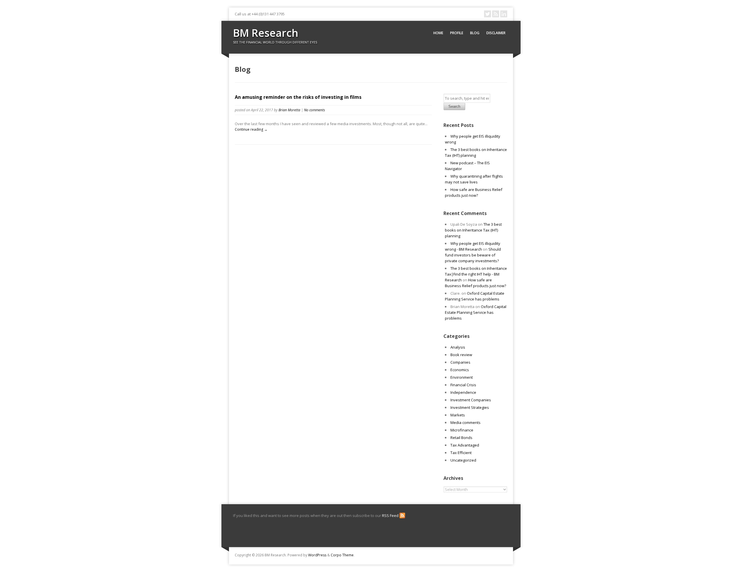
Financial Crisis (463, 384)
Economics (459, 369)
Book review (461, 354)
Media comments (465, 422)
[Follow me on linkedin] (503, 13)
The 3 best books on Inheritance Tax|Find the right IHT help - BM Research (476, 274)
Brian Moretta (289, 110)
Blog (474, 32)
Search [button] (454, 106)
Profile (456, 32)
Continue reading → (251, 129)
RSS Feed (390, 515)
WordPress (317, 555)
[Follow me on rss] (495, 13)
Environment (461, 377)
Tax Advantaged (464, 445)
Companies (460, 362)
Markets (457, 415)
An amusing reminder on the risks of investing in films (298, 97)
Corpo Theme (342, 555)
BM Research (265, 33)
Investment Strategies (469, 407)
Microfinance (461, 430)
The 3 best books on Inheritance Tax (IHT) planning (473, 230)
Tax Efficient (461, 452)
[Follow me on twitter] (487, 13)
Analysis (457, 347)
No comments (314, 110)
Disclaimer (495, 32)
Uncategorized (463, 460)
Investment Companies (470, 399)
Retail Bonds (461, 437)
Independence (463, 392)
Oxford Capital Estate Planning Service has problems (475, 312)
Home (438, 32)
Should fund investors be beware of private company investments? (473, 255)
